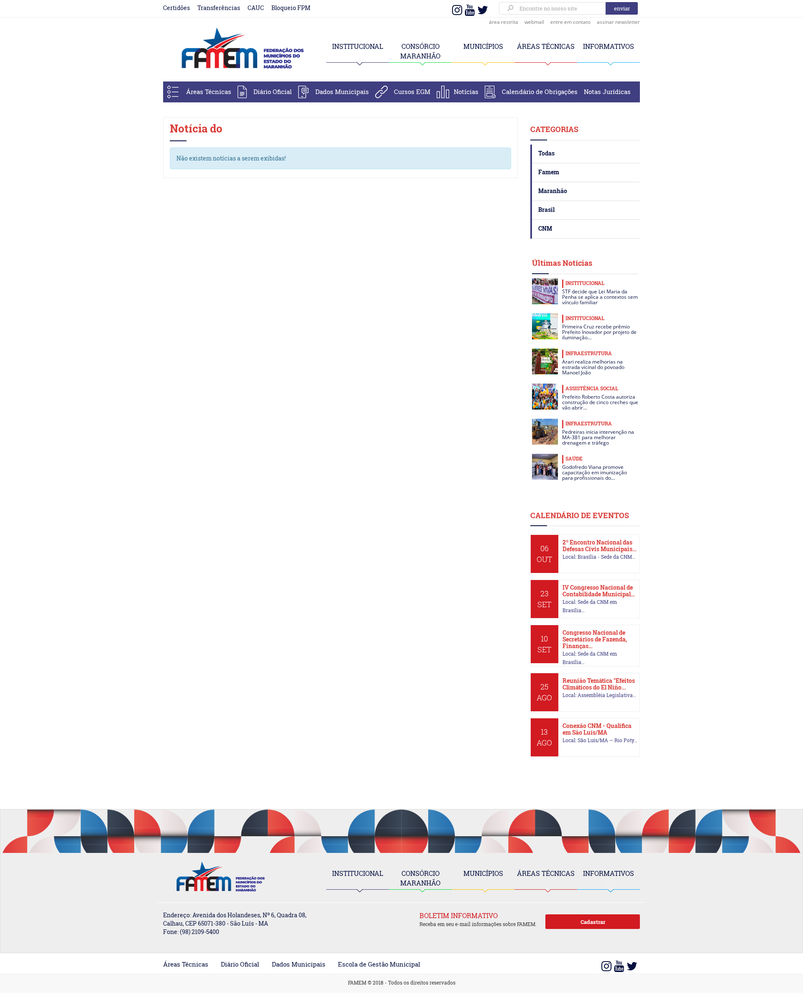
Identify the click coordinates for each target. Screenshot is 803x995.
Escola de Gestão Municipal (379, 964)
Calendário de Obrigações (540, 91)
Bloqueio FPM (290, 8)
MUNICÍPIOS (483, 46)
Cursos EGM (412, 91)
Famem (548, 172)
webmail (534, 21)
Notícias (466, 91)
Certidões (176, 8)
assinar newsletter (618, 21)
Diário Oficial (272, 91)
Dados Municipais (342, 91)
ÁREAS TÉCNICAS (546, 46)
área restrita (503, 21)
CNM (545, 228)
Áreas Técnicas (208, 91)
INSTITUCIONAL (357, 46)
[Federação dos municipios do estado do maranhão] (238, 49)
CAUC (256, 8)
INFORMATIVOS (608, 46)
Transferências (218, 8)
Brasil (546, 210)
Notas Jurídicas (607, 91)
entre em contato (570, 21)
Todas (546, 153)
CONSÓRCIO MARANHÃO (420, 878)
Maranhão (552, 191)
